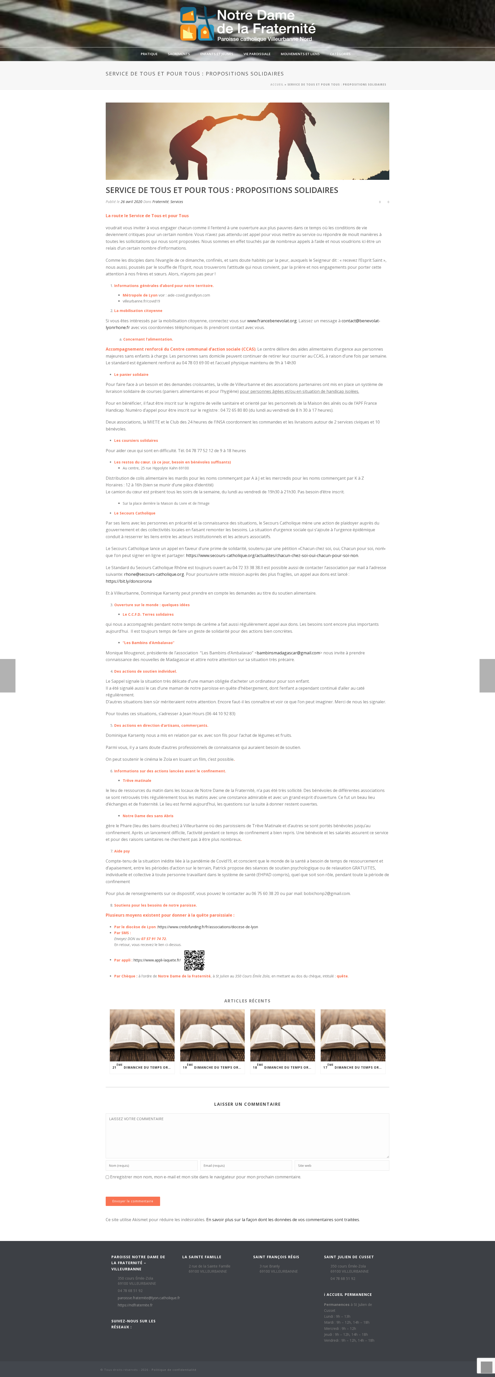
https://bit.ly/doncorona (129, 581)
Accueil (277, 84)
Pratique (149, 54)
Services (176, 201)
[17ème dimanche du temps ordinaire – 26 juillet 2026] (353, 1035)
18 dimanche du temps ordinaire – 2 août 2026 (284, 1066)
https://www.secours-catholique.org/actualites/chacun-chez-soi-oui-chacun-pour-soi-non (272, 555)
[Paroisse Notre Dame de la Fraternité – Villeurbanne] (247, 23)
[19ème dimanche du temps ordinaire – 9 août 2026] (212, 1035)
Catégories (340, 54)
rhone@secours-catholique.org (154, 574)
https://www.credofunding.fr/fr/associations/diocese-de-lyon (208, 926)
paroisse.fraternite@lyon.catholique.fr (149, 1298)
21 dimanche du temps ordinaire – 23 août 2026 (143, 1066)
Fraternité (160, 201)
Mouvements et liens (300, 54)
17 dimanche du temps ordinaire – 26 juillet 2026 (354, 1066)
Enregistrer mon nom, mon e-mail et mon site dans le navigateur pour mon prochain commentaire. (205, 1177)
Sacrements (179, 54)
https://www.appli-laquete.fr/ (157, 959)
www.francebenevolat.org (272, 321)
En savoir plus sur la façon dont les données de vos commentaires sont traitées (282, 1219)
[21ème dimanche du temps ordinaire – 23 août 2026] (142, 1035)
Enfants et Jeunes (216, 54)
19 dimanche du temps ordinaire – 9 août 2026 (214, 1066)
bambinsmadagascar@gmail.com (288, 653)
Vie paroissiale (257, 54)
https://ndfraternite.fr (135, 1305)
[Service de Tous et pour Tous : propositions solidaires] (247, 141)
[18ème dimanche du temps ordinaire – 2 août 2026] (282, 1035)
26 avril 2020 (131, 201)
